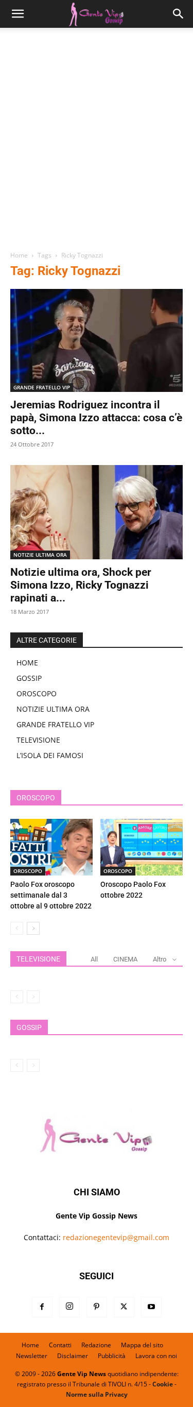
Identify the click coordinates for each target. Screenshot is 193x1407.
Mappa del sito (142, 1345)
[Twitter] (124, 1307)
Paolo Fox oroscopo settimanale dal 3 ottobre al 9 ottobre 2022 (51, 895)
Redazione (96, 1345)
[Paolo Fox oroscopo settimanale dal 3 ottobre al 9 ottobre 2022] (51, 847)
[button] (17, 14)
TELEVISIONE (38, 740)
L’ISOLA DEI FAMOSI (49, 755)
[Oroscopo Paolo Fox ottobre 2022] (141, 847)
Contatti (60, 1345)
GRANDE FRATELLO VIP (41, 387)
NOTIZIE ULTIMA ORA (40, 554)
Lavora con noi (156, 1355)
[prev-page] (16, 928)
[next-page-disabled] (33, 996)
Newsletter (31, 1355)
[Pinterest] (96, 1307)
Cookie (162, 1384)
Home (19, 255)
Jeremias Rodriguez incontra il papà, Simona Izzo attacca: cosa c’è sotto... (96, 418)
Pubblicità (112, 1355)
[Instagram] (69, 1307)
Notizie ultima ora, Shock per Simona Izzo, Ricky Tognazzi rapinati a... (80, 585)
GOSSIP (29, 678)
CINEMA (125, 959)
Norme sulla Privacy (97, 1394)
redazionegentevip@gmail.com (116, 1237)
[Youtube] (151, 1307)
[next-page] (33, 928)
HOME (27, 662)
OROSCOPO (36, 693)
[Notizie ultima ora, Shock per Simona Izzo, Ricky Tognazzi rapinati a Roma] (96, 512)
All (94, 959)
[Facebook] (42, 1307)
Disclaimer (72, 1355)
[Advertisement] (96, 142)
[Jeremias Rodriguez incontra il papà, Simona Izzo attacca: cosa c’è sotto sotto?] (96, 340)
